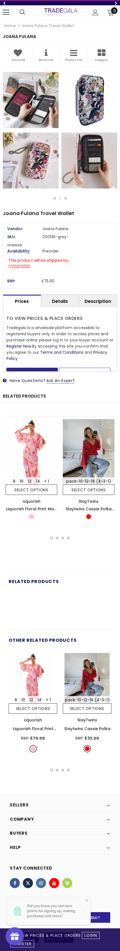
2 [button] (60, 198)
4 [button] (68, 538)
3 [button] (65, 198)
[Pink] (31, 516)
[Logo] (61, 12)
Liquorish (31, 501)
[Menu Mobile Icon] (6, 12)
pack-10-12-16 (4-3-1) (88, 481)
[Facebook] (15, 883)
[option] (60, 3)
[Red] (88, 516)
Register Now (18, 346)
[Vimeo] (67, 883)
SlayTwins (89, 501)
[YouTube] (54, 883)
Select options (31, 490)
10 (21, 481)
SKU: (11, 237)
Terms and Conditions (61, 352)
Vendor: (15, 229)
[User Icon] (95, 12)
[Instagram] (41, 883)
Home (10, 26)
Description (98, 301)
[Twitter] (28, 883)
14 (38, 481)
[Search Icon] (22, 12)
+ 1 (46, 481)
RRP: (11, 281)
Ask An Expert (60, 380)
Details (60, 301)
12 (30, 481)
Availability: (18, 251)
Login (91, 935)
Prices (22, 301)
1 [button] (55, 198)
